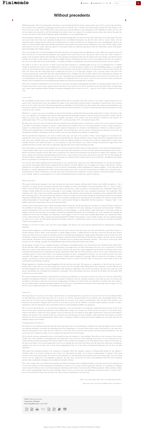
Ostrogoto (36, 401)
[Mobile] (104, 3)
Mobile (98, 427)
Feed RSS (58, 427)
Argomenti (75, 427)
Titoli (64, 427)
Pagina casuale (48, 427)
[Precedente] (12, 20)
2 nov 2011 (44, 403)
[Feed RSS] (107, 3)
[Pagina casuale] (110, 3)
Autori (69, 427)
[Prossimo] (125, 20)
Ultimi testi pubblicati (87, 427)
